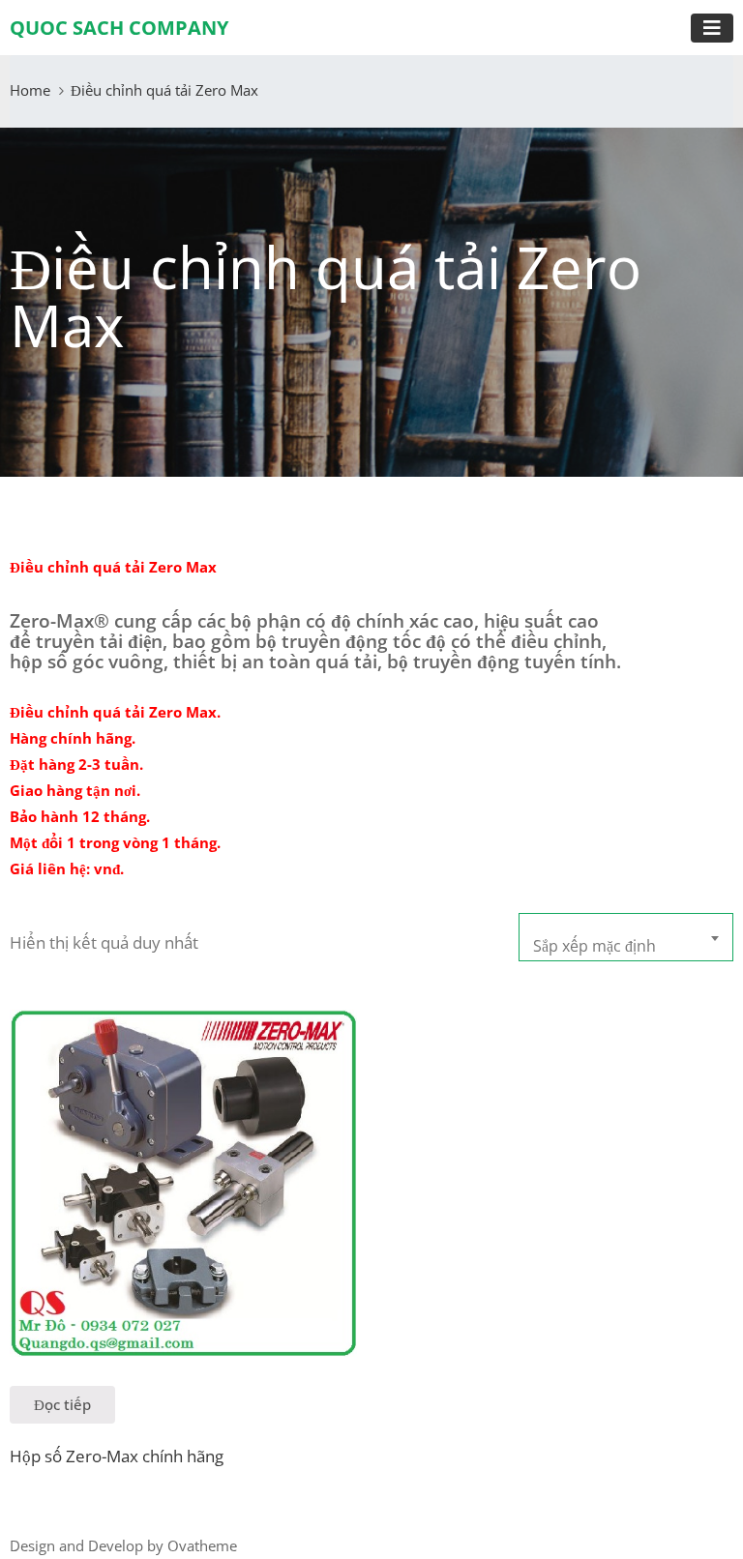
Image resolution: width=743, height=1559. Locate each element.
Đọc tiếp (62, 1404)
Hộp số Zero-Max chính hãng (116, 1456)
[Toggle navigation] (712, 28)
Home (30, 90)
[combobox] (626, 937)
